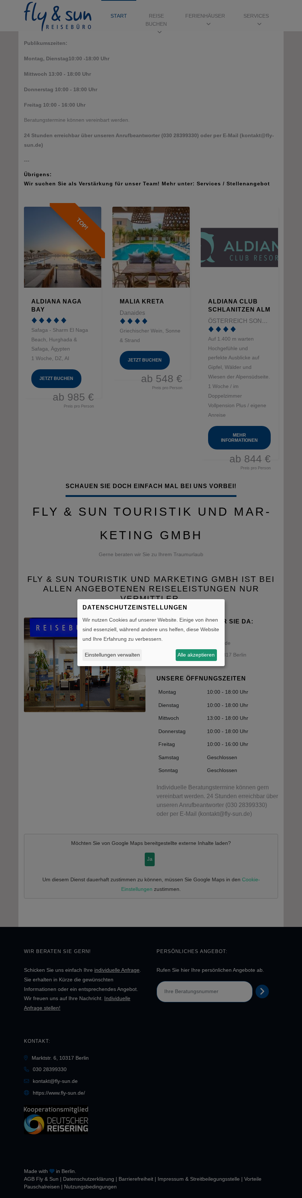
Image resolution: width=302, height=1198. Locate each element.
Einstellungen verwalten (112, 655)
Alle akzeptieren (196, 655)
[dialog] (151, 632)
